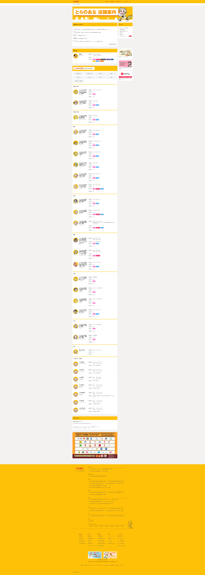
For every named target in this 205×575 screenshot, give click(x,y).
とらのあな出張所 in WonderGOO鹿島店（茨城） (98, 481)
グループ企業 (96, 565)
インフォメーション (111, 536)
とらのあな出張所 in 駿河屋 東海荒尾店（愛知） (97, 492)
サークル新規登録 (121, 540)
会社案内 (82, 565)
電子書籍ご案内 (100, 545)
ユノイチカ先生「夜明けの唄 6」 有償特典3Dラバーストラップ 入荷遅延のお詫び (88, 41)
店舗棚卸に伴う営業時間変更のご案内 (80, 38)
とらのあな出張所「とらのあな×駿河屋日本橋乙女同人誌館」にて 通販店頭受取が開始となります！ (91, 29)
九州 (100, 77)
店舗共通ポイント (91, 543)
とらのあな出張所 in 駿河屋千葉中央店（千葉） (115, 481)
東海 (111, 73)
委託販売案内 (120, 536)
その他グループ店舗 (78, 80)
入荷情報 (89, 540)
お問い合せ (122, 565)
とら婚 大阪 (116, 526)
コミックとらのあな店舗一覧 (79, 470)
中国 (89, 77)
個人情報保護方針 (112, 565)
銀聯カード (122, 34)
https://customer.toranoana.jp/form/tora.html (81, 423)
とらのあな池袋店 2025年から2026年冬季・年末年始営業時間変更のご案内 (87, 32)
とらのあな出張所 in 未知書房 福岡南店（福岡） (115, 515)
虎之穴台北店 (91, 520)
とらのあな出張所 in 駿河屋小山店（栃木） (96, 483)
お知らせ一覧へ (112, 44)
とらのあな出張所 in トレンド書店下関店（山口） (97, 508)
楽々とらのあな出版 (121, 545)
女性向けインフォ (111, 538)
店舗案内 (78, 4)
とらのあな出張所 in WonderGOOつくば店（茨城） (98, 487)
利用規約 (117, 565)
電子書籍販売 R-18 (101, 538)
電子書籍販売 (100, 536)
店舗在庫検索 (122, 29)
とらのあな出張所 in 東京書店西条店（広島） (97, 510)
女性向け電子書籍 (101, 540)
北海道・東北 (78, 73)
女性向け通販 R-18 (82, 543)
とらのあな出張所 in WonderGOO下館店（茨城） (98, 485)
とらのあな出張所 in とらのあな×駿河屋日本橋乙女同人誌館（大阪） (101, 503)
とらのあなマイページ (124, 36)
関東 (100, 73)
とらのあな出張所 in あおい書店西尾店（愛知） (115, 492)
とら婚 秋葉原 (111, 526)
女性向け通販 (81, 540)
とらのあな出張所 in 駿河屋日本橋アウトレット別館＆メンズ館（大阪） (101, 501)
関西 (78, 77)
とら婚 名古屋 (121, 526)
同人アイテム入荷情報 (124, 28)
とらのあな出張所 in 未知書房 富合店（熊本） (97, 515)
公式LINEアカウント (112, 543)
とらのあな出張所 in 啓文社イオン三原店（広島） (115, 510)
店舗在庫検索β (90, 538)
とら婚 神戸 (96, 526)
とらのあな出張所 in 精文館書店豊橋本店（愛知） (97, 494)
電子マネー (122, 32)
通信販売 (80, 536)
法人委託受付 (106, 565)
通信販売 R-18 (81, 538)
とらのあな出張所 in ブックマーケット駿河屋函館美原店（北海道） (101, 469)
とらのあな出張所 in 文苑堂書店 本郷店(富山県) (97, 476)
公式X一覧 (110, 540)
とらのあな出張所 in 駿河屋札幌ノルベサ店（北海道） (98, 471)
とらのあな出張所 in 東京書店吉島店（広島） (115, 508)
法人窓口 (101, 565)
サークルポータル (121, 538)
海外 (111, 77)
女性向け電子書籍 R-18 (102, 543)
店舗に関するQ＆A (123, 31)
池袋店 (109, 487)
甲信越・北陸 (89, 73)
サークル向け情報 (121, 543)
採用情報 (86, 565)
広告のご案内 (91, 565)
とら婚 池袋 (106, 526)
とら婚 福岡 (91, 526)
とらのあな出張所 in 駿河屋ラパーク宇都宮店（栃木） (114, 483)
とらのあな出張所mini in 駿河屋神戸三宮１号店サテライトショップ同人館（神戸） (103, 499)
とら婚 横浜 (101, 526)
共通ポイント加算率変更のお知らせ (79, 35)
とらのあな (74, 4)
